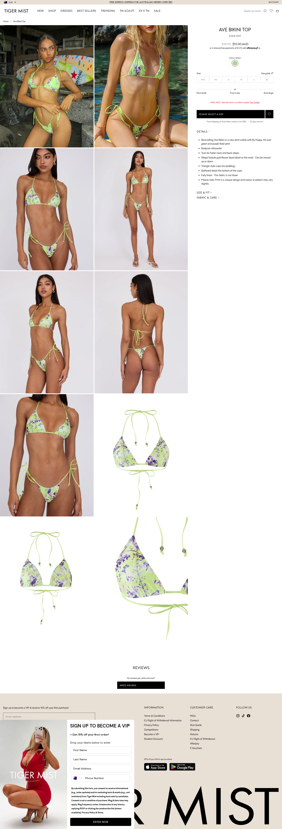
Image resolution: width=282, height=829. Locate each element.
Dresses (66, 11)
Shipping (195, 729)
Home (6, 21)
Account (274, 2)
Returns (194, 734)
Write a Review (133, 686)
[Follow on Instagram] (238, 716)
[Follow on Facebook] (249, 716)
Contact (194, 720)
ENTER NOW (100, 822)
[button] (235, 48)
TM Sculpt (127, 11)
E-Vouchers (196, 748)
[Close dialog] (129, 725)
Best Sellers (86, 11)
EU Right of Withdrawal (202, 738)
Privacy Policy (151, 725)
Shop (52, 11)
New (40, 11)
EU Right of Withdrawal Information (163, 720)
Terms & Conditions (154, 715)
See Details (255, 102)
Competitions (151, 729)
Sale (157, 11)
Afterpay (194, 743)
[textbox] (235, 160)
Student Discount (153, 738)
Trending (108, 11)
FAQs (193, 715)
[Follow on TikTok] (243, 716)
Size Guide (196, 725)
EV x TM (144, 11)
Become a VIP (151, 734)
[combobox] (77, 778)
